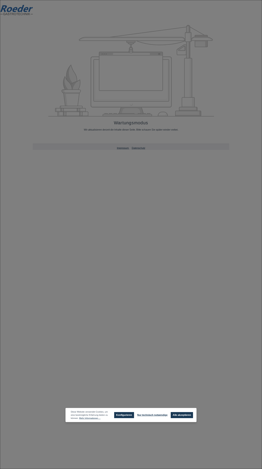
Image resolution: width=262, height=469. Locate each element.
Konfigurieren (124, 415)
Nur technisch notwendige (152, 415)
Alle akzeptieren (182, 415)
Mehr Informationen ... (90, 418)
